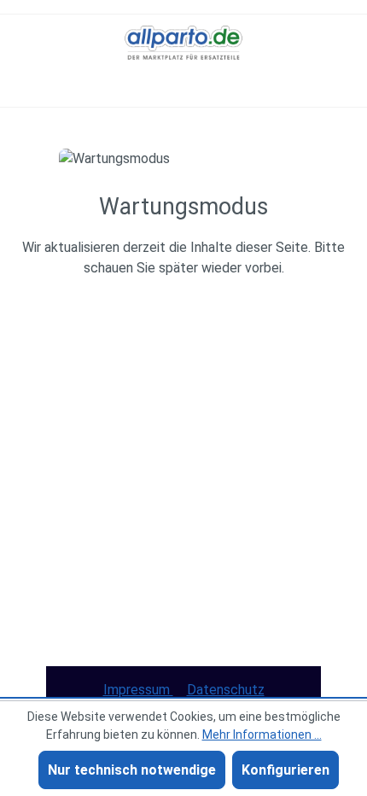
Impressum (138, 690)
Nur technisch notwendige (132, 770)
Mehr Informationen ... (262, 734)
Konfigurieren (285, 770)
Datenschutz (226, 690)
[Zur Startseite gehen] (183, 42)
